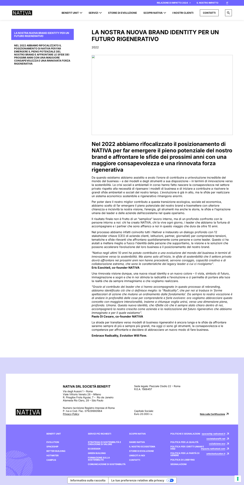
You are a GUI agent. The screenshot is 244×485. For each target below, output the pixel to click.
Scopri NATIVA (137, 434)
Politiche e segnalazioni (185, 434)
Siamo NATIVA (137, 442)
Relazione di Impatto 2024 (172, 2)
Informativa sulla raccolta (87, 480)
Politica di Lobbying (182, 460)
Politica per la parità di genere (184, 454)
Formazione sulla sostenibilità (99, 459)
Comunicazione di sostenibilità (107, 464)
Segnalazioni (178, 464)
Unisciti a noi (137, 455)
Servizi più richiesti (99, 434)
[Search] (228, 12)
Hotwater (52, 455)
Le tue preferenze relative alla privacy (137, 480)
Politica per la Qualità (184, 442)
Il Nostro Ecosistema (142, 447)
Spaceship (52, 447)
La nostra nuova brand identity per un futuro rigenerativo (41, 34)
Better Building (55, 451)
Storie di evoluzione (141, 451)
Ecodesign (94, 449)
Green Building (97, 453)
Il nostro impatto (207, 2)
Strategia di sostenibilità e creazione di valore (104, 443)
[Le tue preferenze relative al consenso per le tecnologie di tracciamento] (237, 478)
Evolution (52, 442)
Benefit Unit (53, 434)
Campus (51, 460)
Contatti (209, 12)
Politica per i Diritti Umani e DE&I (187, 448)
